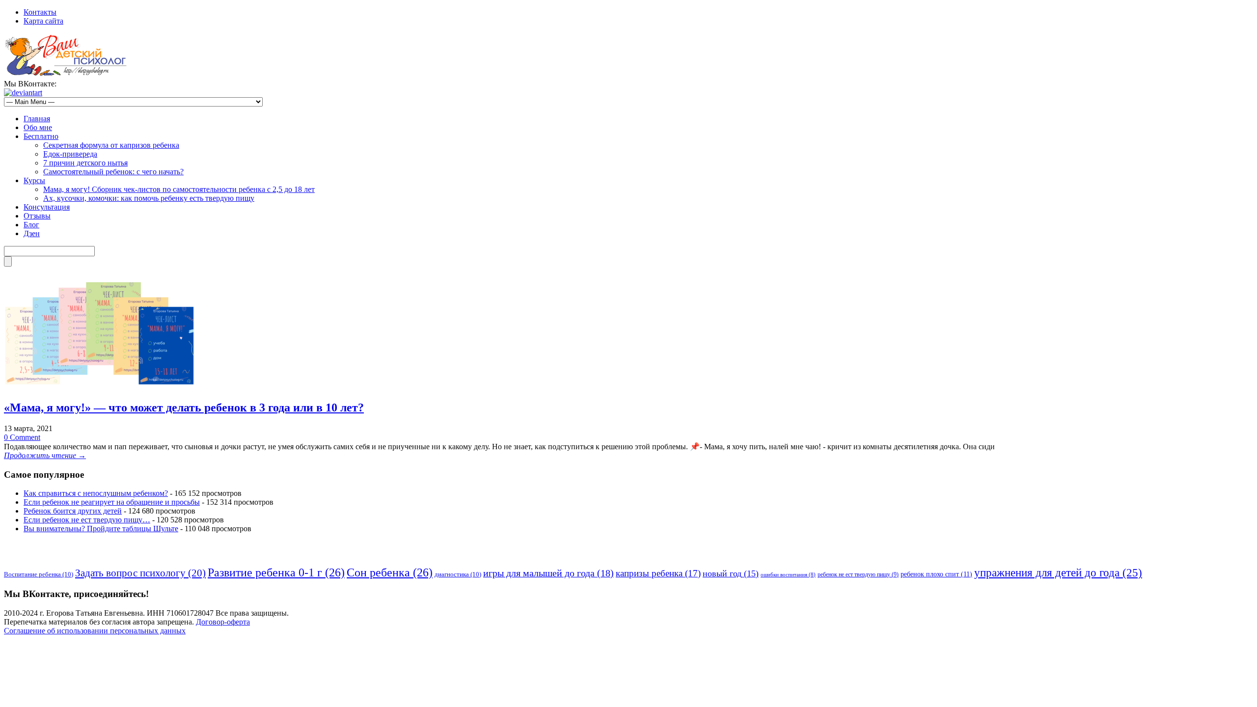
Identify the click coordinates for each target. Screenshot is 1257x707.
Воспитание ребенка (38, 574)
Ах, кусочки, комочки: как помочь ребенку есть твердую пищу (148, 198)
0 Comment (22, 437)
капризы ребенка (658, 573)
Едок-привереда (70, 154)
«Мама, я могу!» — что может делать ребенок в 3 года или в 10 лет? (184, 407)
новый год (731, 573)
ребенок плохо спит (936, 574)
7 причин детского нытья (85, 163)
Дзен (32, 233)
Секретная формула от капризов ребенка (111, 145)
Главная (37, 118)
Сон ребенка (390, 572)
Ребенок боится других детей (73, 511)
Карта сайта (43, 21)
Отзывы (37, 216)
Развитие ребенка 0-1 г (276, 572)
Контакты (40, 12)
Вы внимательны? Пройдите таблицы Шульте (101, 528)
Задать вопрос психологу (140, 573)
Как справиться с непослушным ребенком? (96, 493)
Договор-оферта (223, 622)
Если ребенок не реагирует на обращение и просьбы (112, 502)
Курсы (34, 180)
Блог (31, 224)
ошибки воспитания (788, 574)
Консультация (47, 207)
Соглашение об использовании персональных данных (95, 630)
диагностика (458, 574)
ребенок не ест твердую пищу (858, 574)
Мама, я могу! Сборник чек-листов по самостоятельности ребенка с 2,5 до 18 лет (179, 189)
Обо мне (38, 127)
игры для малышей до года (548, 573)
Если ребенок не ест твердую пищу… (87, 520)
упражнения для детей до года (1058, 572)
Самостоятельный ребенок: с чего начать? (113, 171)
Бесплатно (41, 136)
